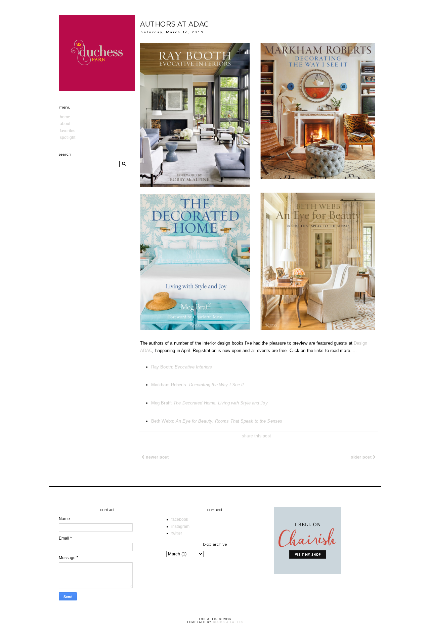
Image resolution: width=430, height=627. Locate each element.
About (65, 123)
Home (65, 117)
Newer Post (157, 457)
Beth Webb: (216, 421)
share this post (256, 436)
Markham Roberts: (197, 384)
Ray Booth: (181, 366)
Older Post (362, 457)
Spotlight (67, 137)
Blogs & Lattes (228, 622)
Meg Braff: (209, 402)
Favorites (67, 130)
